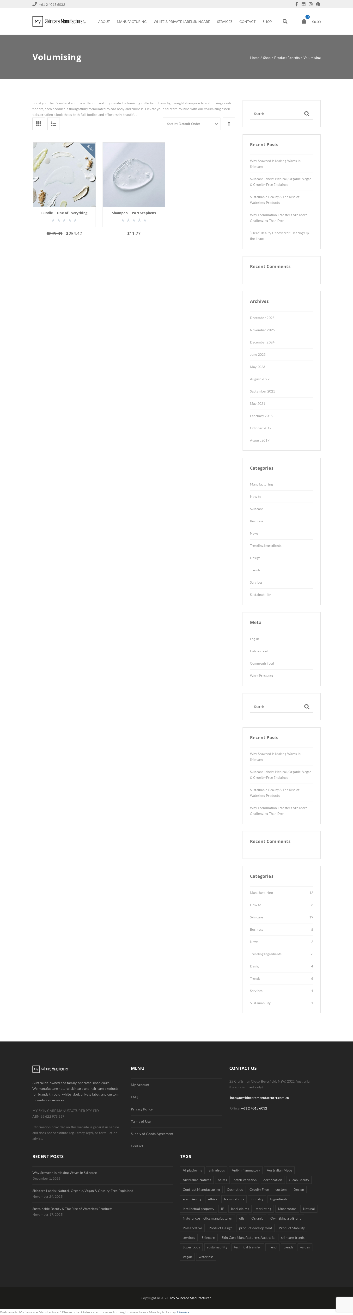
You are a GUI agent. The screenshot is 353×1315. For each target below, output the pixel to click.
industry (257, 1199)
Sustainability (260, 594)
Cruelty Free (259, 1189)
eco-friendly (192, 1199)
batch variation (245, 1180)
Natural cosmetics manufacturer (207, 1218)
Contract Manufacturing (201, 1189)
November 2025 (262, 330)
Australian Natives (197, 1180)
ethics (212, 1199)
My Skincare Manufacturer (190, 1298)
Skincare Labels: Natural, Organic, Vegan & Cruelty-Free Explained (82, 1191)
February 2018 (261, 416)
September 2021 (262, 391)
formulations (234, 1199)
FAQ (134, 1097)
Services (256, 582)
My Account (140, 1085)
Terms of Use (141, 1121)
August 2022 (259, 379)
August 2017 (259, 440)
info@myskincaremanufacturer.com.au (259, 1098)
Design (255, 558)
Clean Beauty (299, 1180)
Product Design (220, 1228)
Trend (272, 1247)
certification (272, 1180)
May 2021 (257, 403)
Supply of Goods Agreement (152, 1134)
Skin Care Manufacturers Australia (248, 1237)
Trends (255, 570)
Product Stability (292, 1228)
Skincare (256, 509)
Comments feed (262, 663)
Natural (309, 1209)
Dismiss (183, 1312)
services (189, 1237)
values (305, 1247)
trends (288, 1247)
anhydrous (217, 1170)
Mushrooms (287, 1209)
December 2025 (262, 318)
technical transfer (247, 1247)
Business (256, 521)
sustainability (217, 1247)
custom (281, 1189)
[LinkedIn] (305, 4)
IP (222, 1209)
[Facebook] (297, 4)
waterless (206, 1257)
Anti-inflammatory (246, 1170)
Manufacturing (261, 484)
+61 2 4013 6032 (254, 1108)
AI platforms (192, 1170)
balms (222, 1180)
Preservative (192, 1228)
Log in (254, 639)
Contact (137, 1146)
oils (242, 1218)
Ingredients (278, 1199)
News (254, 533)
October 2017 (260, 428)
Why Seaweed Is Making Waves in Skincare (64, 1173)
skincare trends (292, 1237)
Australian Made (279, 1170)
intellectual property (198, 1209)
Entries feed (259, 651)
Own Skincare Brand (286, 1218)
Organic (257, 1218)
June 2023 (258, 354)
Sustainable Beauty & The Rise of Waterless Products (72, 1209)
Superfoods (191, 1247)
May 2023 (257, 367)
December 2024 (262, 342)
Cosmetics (235, 1189)
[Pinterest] (318, 4)
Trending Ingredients (265, 545)
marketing (263, 1209)
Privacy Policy (142, 1109)
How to (255, 496)
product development (255, 1228)
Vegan (187, 1257)
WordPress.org (261, 675)
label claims (240, 1209)
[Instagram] (312, 4)
